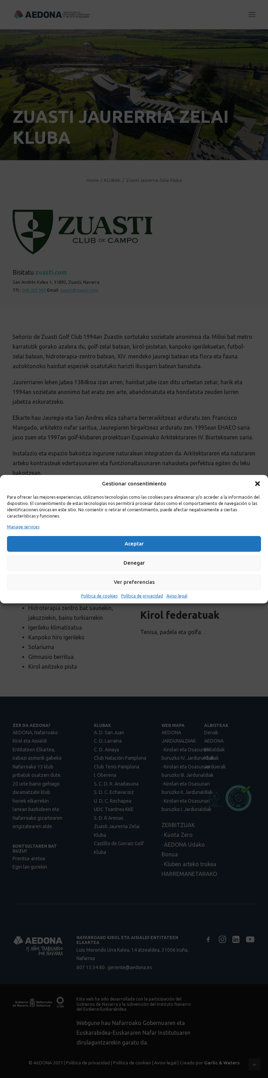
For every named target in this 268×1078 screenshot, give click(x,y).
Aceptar (134, 544)
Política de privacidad (142, 596)
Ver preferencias (134, 582)
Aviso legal (176, 596)
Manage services (23, 527)
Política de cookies (99, 596)
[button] (257, 483)
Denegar (134, 563)
